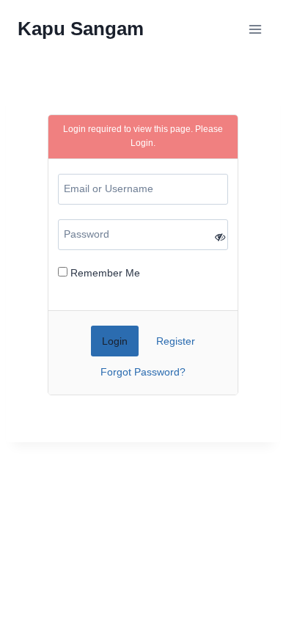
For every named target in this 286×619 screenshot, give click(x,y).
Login (142, 143)
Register (175, 341)
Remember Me (103, 273)
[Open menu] (254, 29)
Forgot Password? (143, 372)
